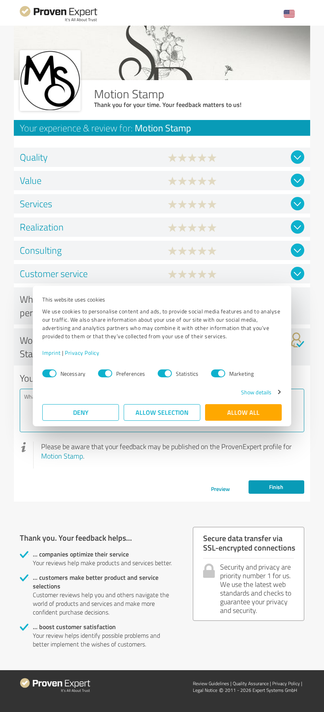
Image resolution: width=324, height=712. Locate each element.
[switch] (105, 373)
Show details (256, 392)
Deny (81, 412)
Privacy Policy (82, 352)
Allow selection (162, 412)
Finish (276, 487)
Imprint (51, 352)
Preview (220, 489)
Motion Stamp (62, 456)
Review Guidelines (211, 683)
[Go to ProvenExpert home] (58, 20)
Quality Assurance (251, 683)
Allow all (243, 412)
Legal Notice (205, 690)
